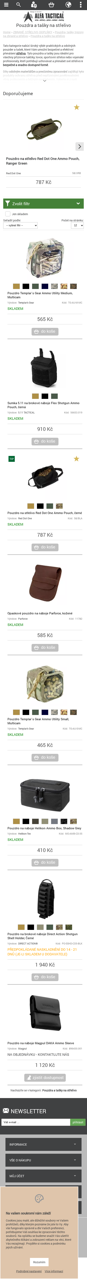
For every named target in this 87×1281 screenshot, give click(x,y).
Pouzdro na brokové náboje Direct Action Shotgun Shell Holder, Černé (42, 936)
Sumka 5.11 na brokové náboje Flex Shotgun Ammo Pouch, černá (43, 405)
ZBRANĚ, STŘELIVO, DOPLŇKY (32, 32)
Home (7, 32)
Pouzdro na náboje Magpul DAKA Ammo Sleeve (40, 1043)
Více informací (54, 1271)
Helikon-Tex (24, 833)
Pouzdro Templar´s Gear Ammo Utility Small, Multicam (38, 721)
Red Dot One (13, 173)
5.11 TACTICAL (26, 412)
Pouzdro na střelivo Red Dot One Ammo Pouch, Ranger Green (42, 161)
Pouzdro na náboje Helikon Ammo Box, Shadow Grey (44, 828)
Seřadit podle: (12, 220)
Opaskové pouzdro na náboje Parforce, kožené (39, 613)
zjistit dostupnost (48, 1077)
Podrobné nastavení (29, 1271)
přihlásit (78, 1122)
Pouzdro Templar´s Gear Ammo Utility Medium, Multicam (40, 295)
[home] (43, 22)
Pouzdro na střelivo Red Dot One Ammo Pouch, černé (44, 513)
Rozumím (39, 1262)
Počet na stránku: (73, 220)
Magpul (22, 1048)
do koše (48, 331)
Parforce (23, 618)
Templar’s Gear (26, 302)
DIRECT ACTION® (28, 943)
